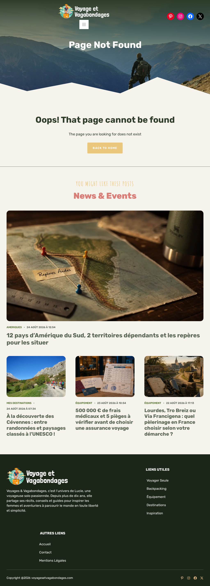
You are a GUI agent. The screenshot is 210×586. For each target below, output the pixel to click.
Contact (45, 552)
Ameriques (14, 327)
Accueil (45, 544)
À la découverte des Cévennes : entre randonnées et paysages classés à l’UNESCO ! (36, 425)
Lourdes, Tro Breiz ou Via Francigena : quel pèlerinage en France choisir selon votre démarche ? (170, 422)
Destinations (156, 505)
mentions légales (52, 560)
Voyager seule (158, 480)
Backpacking (157, 489)
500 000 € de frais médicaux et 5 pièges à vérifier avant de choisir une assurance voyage (104, 419)
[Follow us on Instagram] (188, 578)
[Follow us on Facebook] (195, 578)
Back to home (105, 148)
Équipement (83, 403)
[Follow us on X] (201, 578)
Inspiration (155, 513)
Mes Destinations (19, 403)
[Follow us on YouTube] (182, 578)
